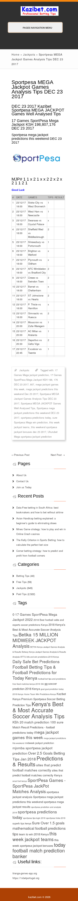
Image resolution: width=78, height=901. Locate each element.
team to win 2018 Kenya (34, 834)
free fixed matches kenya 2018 (26, 683)
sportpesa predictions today (36, 417)
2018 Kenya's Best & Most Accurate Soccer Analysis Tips (38, 630)
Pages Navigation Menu (37, 27)
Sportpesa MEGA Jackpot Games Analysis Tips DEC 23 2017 (36, 398)
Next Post (58, 455)
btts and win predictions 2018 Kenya (43, 656)
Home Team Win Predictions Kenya (40, 694)
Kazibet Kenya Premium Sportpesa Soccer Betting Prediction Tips (39, 699)
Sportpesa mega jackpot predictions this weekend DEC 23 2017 (36, 412)
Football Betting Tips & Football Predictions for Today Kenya (34, 672)
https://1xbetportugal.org (25, 878)
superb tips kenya (21, 823)
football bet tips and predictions (52, 678)
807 (32, 384)
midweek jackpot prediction (39, 743)
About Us (21, 475)
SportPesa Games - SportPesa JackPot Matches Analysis (39, 785)
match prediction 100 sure (43, 722)
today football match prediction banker (39, 850)
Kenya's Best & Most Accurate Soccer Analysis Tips (38, 710)
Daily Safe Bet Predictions (36, 661)
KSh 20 (17, 722)
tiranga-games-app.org (24, 873)
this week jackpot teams (34, 836)
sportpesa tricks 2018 (55, 818)
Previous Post (21, 455)
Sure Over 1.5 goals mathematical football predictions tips (39, 828)
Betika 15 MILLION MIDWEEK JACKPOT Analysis (35, 640)
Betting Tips (23, 576)
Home (16, 54)
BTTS (23, 656)
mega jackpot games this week (35, 734)
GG (42, 683)
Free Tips (21, 582)
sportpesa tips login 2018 (34, 818)
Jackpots (29, 54)
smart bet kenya (19, 781)
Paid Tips (21, 594)
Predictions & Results (37, 761)
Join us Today (24, 487)
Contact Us (22, 481)
